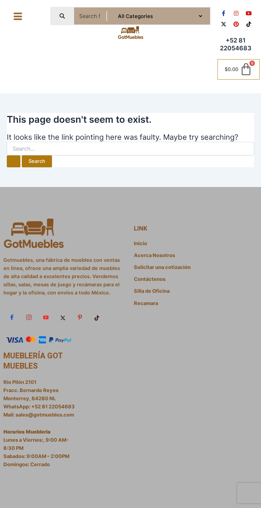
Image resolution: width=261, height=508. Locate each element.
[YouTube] (45, 317)
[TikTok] (96, 317)
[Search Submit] (13, 161)
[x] (62, 317)
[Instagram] (28, 317)
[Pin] (79, 317)
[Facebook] (11, 317)
